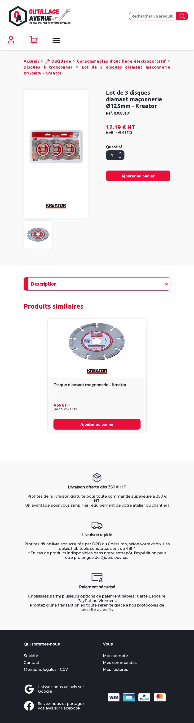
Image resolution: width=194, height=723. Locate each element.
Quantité (114, 147)
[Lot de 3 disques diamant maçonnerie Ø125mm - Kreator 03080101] (56, 146)
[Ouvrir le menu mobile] (56, 40)
